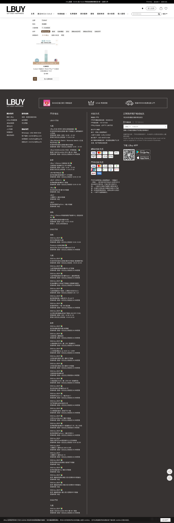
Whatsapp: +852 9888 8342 (31, 133)
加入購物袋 (48, 79)
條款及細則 (10, 135)
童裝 (92, 14)
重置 (62, 35)
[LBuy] (16, 10)
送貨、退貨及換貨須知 (29, 117)
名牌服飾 (73, 14)
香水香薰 (111, 14)
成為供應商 (10, 123)
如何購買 (25, 120)
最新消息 (164, 2)
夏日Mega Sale (45, 14)
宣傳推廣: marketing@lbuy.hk (32, 139)
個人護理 (121, 14)
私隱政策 (10, 132)
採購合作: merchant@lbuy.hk (32, 142)
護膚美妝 (100, 14)
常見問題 (25, 123)
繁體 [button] (164, 14)
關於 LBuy (10, 117)
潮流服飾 (84, 14)
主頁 (33, 14)
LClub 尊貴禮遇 (12, 120)
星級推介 (157, 2)
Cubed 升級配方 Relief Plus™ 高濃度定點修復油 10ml (46, 70)
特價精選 (61, 14)
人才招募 (10, 129)
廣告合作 (10, 126)
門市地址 (149, 2)
